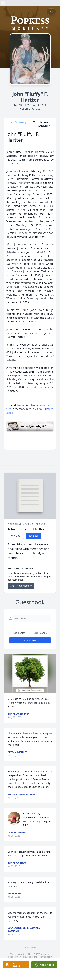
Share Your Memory (21, 585)
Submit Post (30, 640)
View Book (15, 535)
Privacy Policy (21, 956)
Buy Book (33, 535)
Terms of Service (38, 956)
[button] (30, 673)
